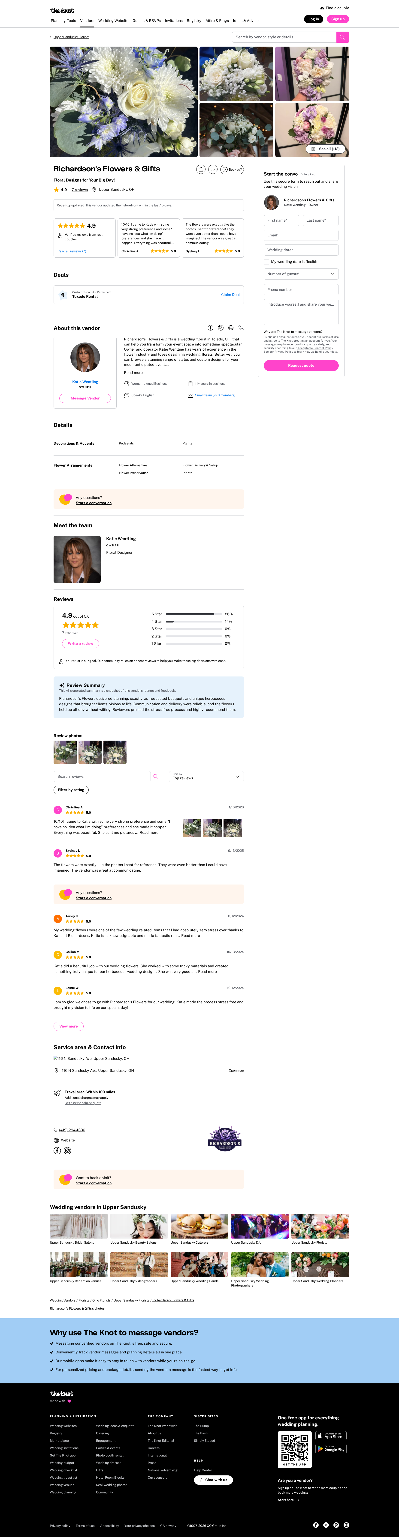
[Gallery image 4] (312, 74)
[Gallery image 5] (312, 130)
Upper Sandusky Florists (71, 37)
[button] (149, 559)
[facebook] (210, 328)
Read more (133, 372)
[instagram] (220, 328)
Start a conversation (94, 503)
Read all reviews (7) (71, 251)
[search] (156, 776)
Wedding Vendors (63, 1300)
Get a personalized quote (83, 1103)
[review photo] (65, 752)
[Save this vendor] (213, 169)
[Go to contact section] (241, 329)
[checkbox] (266, 262)
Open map (236, 1070)
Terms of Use (330, 337)
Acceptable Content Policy (315, 348)
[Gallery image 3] (236, 130)
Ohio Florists (101, 1300)
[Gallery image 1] (124, 102)
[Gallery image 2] (236, 74)
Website (68, 1140)
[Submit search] (342, 37)
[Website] (230, 328)
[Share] (201, 169)
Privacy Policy (284, 351)
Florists (84, 1300)
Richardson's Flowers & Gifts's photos (77, 1308)
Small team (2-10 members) (215, 395)
